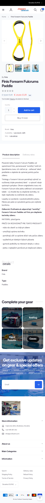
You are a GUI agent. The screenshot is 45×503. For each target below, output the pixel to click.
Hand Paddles (12, 339)
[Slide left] (4, 40)
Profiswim (19, 499)
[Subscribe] (38, 384)
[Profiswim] (11, 414)
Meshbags (12, 317)
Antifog (33, 317)
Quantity (7, 105)
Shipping (12, 99)
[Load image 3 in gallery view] (26, 68)
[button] (3, 9)
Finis (5, 77)
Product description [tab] (11, 154)
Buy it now (22, 118)
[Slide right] (40, 40)
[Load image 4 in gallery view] (35, 68)
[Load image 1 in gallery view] (9, 68)
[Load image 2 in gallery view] (18, 68)
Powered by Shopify (27, 499)
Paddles (5, 284)
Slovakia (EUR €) (34, 2)
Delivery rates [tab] (29, 154)
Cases (33, 338)
